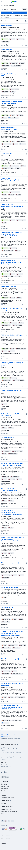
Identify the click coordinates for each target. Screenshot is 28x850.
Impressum (3, 843)
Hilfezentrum (4, 795)
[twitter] (9, 821)
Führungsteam (4, 788)
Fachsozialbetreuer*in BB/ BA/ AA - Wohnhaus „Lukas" (11, 391)
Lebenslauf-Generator (6, 816)
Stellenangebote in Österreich (8, 797)
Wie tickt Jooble (5, 786)
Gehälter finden (4, 813)
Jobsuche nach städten (6, 766)
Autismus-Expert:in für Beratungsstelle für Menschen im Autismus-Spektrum (11, 262)
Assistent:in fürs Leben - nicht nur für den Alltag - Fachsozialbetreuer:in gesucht (12, 363)
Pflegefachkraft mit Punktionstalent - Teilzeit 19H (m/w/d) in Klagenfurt (12, 464)
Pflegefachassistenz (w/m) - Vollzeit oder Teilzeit (12, 684)
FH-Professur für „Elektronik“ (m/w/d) (12, 335)
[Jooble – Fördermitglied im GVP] (22, 829)
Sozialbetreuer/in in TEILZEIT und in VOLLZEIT (11, 309)
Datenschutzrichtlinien (6, 838)
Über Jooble (4, 784)
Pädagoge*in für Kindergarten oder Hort (11, 74)
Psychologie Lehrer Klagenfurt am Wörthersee (11, 754)
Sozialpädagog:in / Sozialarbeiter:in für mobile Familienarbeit (11, 102)
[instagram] (5, 821)
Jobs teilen (3, 803)
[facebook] (2, 821)
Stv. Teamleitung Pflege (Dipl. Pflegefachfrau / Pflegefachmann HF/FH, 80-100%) (11, 707)
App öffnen (24, 2)
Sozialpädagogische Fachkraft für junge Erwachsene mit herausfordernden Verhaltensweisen (12, 234)
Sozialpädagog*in (6, 25)
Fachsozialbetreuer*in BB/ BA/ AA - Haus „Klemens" (11, 414)
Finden (14, 13)
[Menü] (2, 2)
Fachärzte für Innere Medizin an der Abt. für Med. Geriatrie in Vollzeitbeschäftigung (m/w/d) (11, 633)
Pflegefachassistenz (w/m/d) (10, 659)
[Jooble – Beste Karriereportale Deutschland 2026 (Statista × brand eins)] (13, 829)
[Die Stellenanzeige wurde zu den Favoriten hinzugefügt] (26, 25)
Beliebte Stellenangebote (6, 764)
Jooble (9, 847)
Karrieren (3, 793)
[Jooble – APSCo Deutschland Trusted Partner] (4, 829)
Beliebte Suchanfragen (6, 741)
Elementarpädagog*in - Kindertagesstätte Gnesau (9, 128)
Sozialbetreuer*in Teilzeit (9, 286)
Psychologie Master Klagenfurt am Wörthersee (11, 752)
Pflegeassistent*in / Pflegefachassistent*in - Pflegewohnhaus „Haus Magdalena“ (12, 512)
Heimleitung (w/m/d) (7, 607)
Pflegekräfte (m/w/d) (7, 437)
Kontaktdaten (4, 790)
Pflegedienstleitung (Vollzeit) (10, 563)
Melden (25, 45)
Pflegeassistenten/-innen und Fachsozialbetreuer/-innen (10, 489)
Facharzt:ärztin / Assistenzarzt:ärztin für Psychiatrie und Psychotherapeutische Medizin (12, 539)
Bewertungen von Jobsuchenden (9, 811)
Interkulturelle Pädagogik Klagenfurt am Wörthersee (12, 756)
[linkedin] (12, 821)
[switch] (26, 21)
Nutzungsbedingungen (6, 835)
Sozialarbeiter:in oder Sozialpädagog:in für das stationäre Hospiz (12, 206)
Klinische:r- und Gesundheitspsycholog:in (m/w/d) (11, 179)
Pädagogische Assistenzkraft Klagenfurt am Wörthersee (13, 746)
